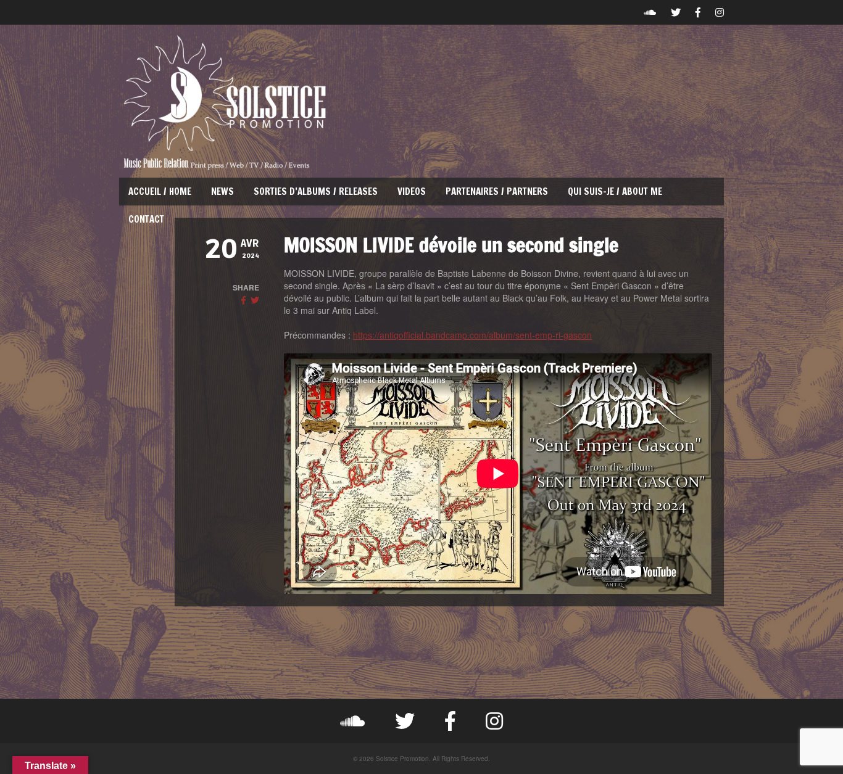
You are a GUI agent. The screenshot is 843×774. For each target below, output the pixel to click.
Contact (146, 219)
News (222, 191)
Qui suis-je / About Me (615, 191)
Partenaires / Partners (497, 191)
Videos (411, 191)
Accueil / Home (159, 191)
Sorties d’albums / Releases (316, 191)
